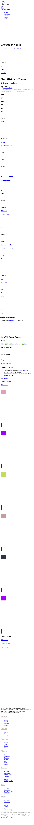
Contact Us (7, 803)
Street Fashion (8, 777)
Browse (6, 12)
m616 (3, 142)
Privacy (6, 805)
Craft (5, 755)
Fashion (6, 758)
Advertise (7, 800)
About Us (7, 802)
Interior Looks (8, 774)
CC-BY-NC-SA (5, 378)
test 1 (2, 279)
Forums (6, 742)
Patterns (6, 723)
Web (5, 762)
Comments (3, 62)
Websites (6, 779)
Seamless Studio (7, 88)
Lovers (6, 746)
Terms (6, 806)
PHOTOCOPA (8, 791)
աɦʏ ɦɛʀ (4, 211)
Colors (6, 720)
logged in (10, 320)
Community (7, 14)
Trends (6, 17)
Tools (5, 18)
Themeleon (7, 790)
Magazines (7, 776)
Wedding (6, 764)
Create (2, 8)
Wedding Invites (8, 781)
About (3, 797)
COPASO (7, 793)
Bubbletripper (6, 214)
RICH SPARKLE (7, 176)
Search (2, 6)
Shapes (6, 725)
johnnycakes (5, 282)
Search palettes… (5, 4)
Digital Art (7, 756)
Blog (5, 747)
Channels (6, 15)
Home (6, 759)
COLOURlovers (5, 9)
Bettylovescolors (7, 145)
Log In (2, 1)
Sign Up (3, 3)
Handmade (7, 773)
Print (5, 761)
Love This (3, 73)
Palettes (6, 721)
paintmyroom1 (6, 180)
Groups (6, 744)
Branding (6, 771)
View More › (4, 385)
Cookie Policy (8, 809)
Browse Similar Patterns (7, 49)
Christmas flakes (7, 245)
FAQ (5, 808)
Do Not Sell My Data (7, 817)
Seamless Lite (8, 788)
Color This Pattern (19, 49)
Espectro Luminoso (10, 83)
